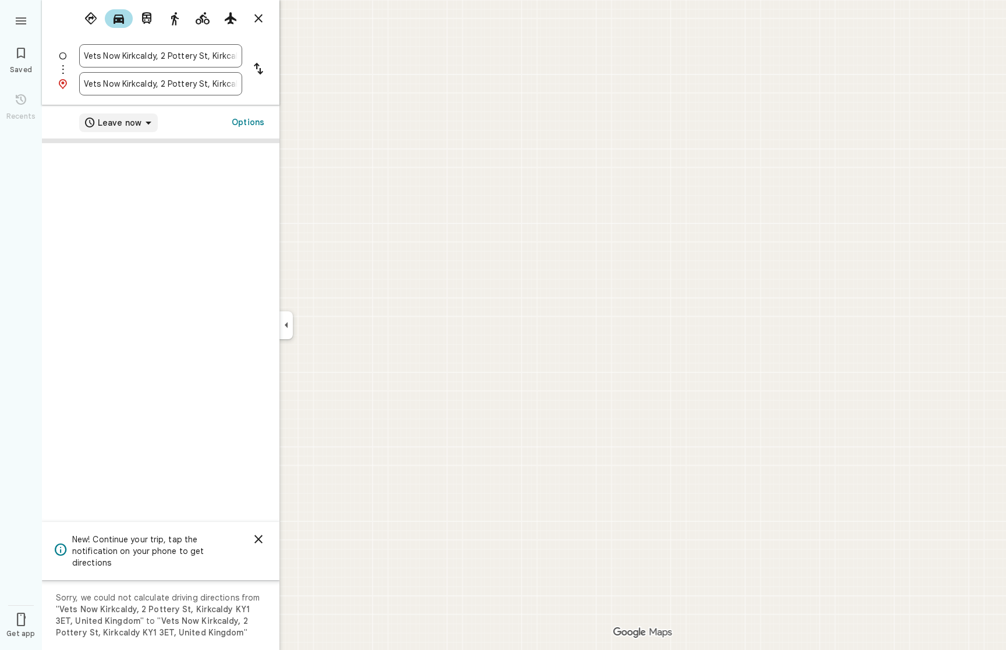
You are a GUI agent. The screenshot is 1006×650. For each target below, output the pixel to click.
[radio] (91, 18)
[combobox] (161, 56)
